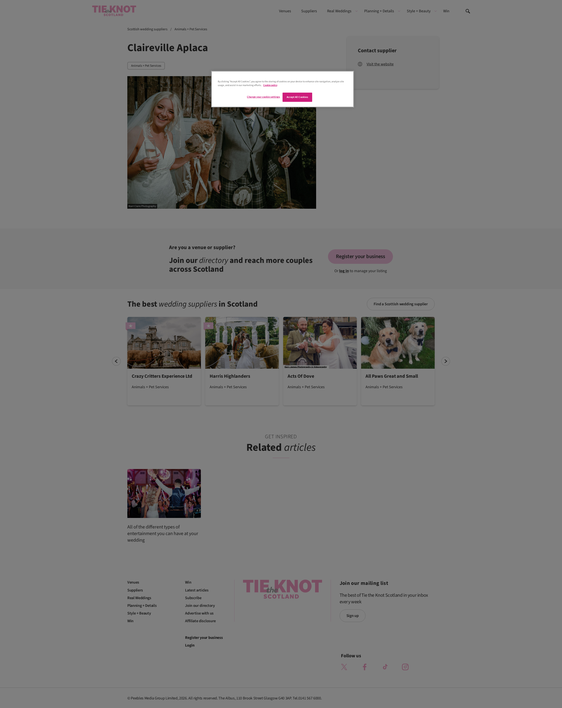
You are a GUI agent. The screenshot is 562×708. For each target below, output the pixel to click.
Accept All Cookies (297, 97)
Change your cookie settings (263, 97)
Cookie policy (270, 85)
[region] (282, 89)
